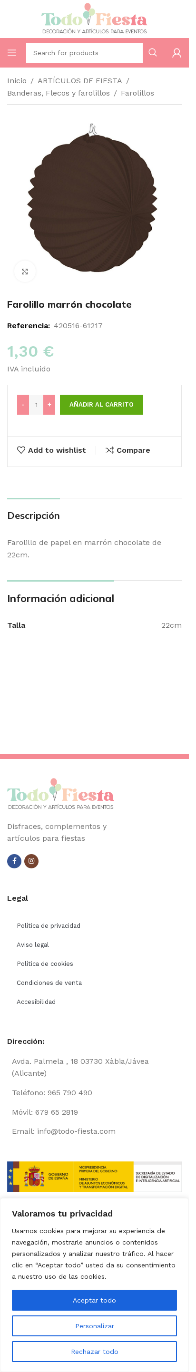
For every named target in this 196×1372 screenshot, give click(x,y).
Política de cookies (45, 963)
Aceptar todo (94, 1300)
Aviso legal (33, 944)
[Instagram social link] (31, 861)
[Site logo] (94, 18)
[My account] (176, 52)
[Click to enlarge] (25, 271)
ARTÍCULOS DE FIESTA (80, 80)
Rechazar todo (94, 1351)
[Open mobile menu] (11, 52)
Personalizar (94, 1326)
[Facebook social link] (14, 861)
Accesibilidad (36, 1001)
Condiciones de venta (49, 982)
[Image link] (60, 793)
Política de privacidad (48, 925)
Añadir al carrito (101, 404)
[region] (94, 1285)
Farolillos (137, 92)
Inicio (17, 80)
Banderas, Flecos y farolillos (58, 92)
